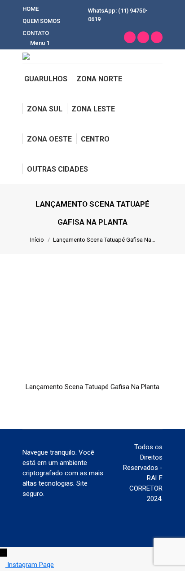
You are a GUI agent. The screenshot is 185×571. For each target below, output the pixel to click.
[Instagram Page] (3, 565)
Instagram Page (30, 565)
